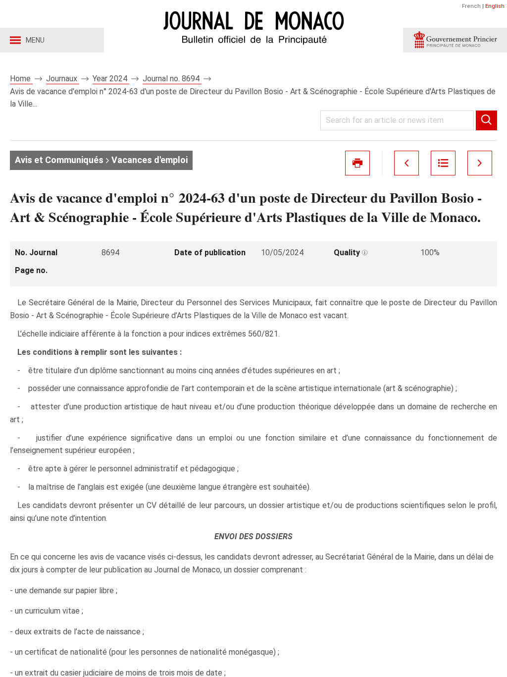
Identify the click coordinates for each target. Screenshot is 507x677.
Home (21, 78)
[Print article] (357, 163)
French (471, 6)
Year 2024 (111, 78)
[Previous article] (406, 163)
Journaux (62, 78)
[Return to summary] (443, 163)
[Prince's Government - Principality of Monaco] (455, 40)
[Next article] (479, 163)
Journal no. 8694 (172, 78)
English (495, 6)
